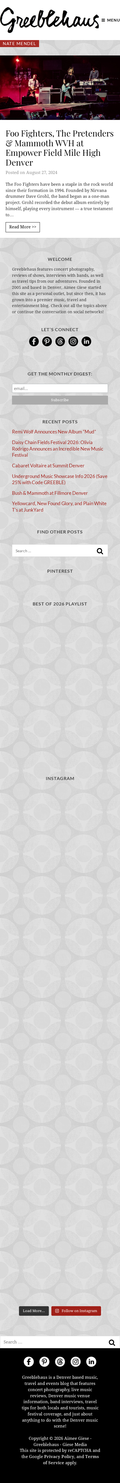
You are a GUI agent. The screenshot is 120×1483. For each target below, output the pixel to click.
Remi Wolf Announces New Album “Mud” (54, 432)
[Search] (100, 551)
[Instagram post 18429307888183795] (60, 931)
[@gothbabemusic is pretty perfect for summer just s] (60, 1045)
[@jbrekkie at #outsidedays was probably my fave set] (60, 1160)
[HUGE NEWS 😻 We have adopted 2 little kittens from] (60, 988)
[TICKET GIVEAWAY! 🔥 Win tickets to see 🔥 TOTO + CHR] (60, 1103)
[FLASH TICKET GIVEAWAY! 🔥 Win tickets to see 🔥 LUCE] (60, 1275)
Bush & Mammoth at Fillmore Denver (50, 493)
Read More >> (22, 226)
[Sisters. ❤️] (60, 816)
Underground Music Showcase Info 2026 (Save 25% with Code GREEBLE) (59, 479)
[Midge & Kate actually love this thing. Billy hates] (60, 873)
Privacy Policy (59, 1456)
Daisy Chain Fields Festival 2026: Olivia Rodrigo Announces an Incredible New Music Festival (57, 448)
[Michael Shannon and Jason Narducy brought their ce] (60, 1217)
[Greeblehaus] (49, 20)
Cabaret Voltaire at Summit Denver (48, 465)
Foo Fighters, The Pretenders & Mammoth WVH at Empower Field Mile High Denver (60, 147)
